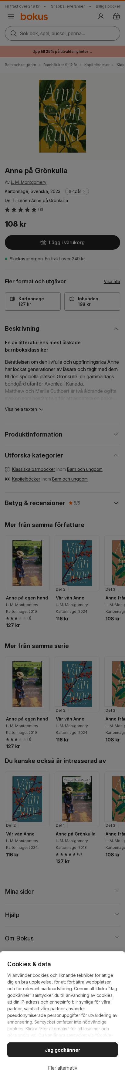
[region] (62, 1015)
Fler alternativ (62, 1068)
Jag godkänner (62, 1050)
